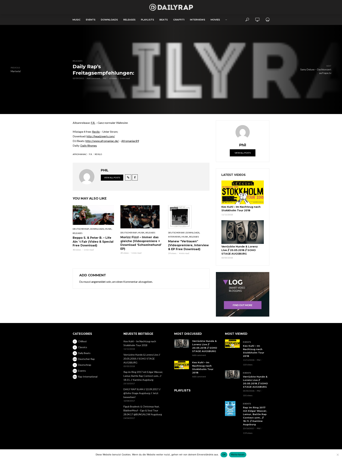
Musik (108, 229)
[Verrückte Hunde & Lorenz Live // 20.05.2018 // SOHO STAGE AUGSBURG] (242, 232)
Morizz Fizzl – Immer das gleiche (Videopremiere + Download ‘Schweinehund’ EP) (141, 243)
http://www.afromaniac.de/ (102, 141)
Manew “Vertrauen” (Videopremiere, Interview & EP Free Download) (188, 245)
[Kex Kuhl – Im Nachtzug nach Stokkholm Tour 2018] (242, 192)
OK (224, 454)
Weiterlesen (238, 454)
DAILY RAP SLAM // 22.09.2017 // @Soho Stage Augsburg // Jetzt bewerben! (141, 393)
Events (90, 19)
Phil (104, 78)
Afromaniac (80, 154)
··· (226, 19)
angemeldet (98, 281)
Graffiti (179, 19)
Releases (129, 19)
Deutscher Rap (81, 229)
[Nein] (337, 454)
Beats (163, 19)
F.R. (93, 122)
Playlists (147, 19)
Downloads (109, 19)
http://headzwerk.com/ (101, 136)
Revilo (96, 131)
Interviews (197, 19)
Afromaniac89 (130, 141)
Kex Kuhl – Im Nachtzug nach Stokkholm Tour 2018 (241, 208)
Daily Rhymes (88, 145)
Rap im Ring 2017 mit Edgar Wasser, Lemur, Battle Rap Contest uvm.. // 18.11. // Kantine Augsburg (143, 375)
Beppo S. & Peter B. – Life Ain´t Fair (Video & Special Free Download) (93, 241)
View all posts (112, 177)
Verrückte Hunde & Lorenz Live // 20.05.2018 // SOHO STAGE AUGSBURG (239, 250)
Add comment (93, 78)
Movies (215, 19)
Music (76, 19)
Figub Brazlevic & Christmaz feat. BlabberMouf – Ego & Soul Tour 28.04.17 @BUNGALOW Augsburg (142, 410)
